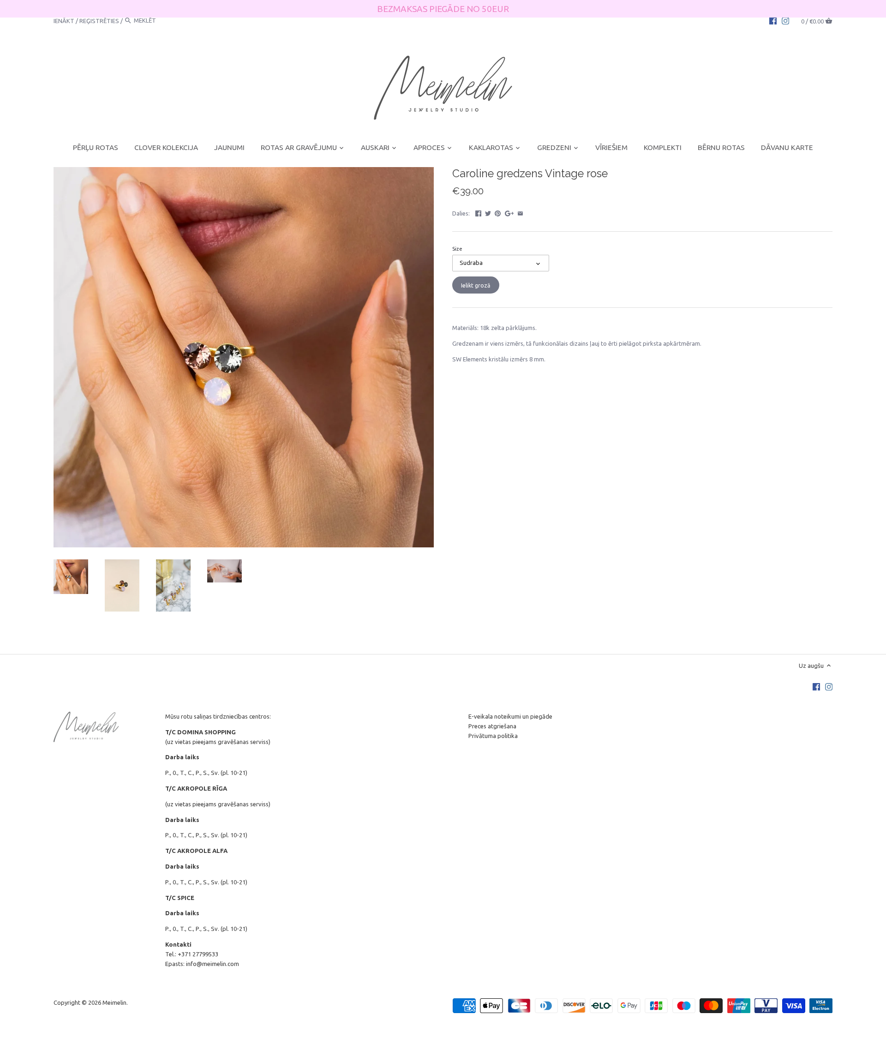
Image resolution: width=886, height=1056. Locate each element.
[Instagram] (785, 20)
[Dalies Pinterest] (498, 212)
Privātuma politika (493, 735)
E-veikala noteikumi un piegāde (510, 716)
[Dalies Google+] (509, 212)
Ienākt (64, 20)
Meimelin (114, 1002)
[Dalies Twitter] (488, 212)
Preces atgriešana (492, 726)
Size (457, 249)
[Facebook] (773, 20)
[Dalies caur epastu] (520, 212)
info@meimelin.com (212, 963)
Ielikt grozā (475, 285)
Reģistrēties (99, 20)
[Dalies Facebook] (478, 212)
